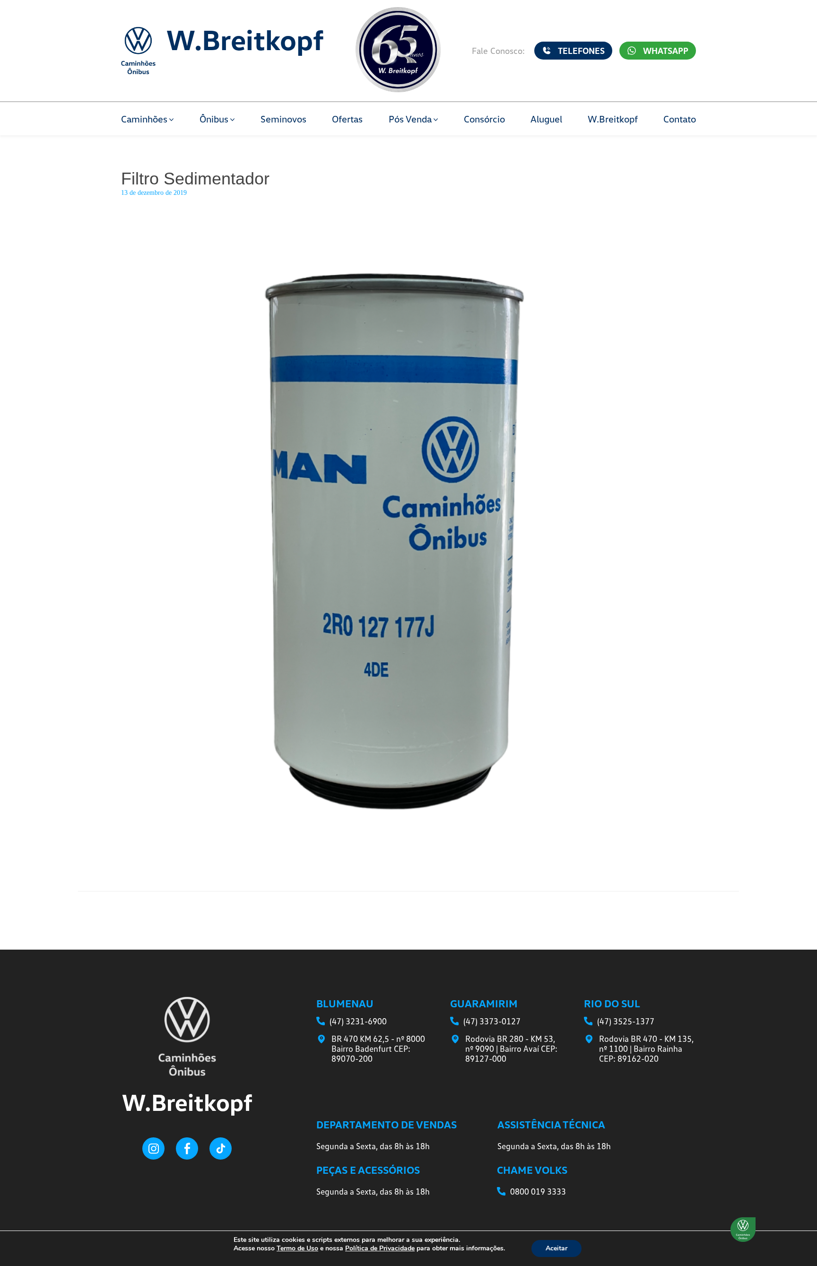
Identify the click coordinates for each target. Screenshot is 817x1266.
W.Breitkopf (613, 118)
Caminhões (144, 118)
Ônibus (214, 118)
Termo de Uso (297, 1248)
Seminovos (283, 118)
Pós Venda (410, 118)
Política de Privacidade (380, 1248)
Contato (679, 118)
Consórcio (484, 118)
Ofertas (347, 118)
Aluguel (546, 118)
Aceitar (556, 1248)
